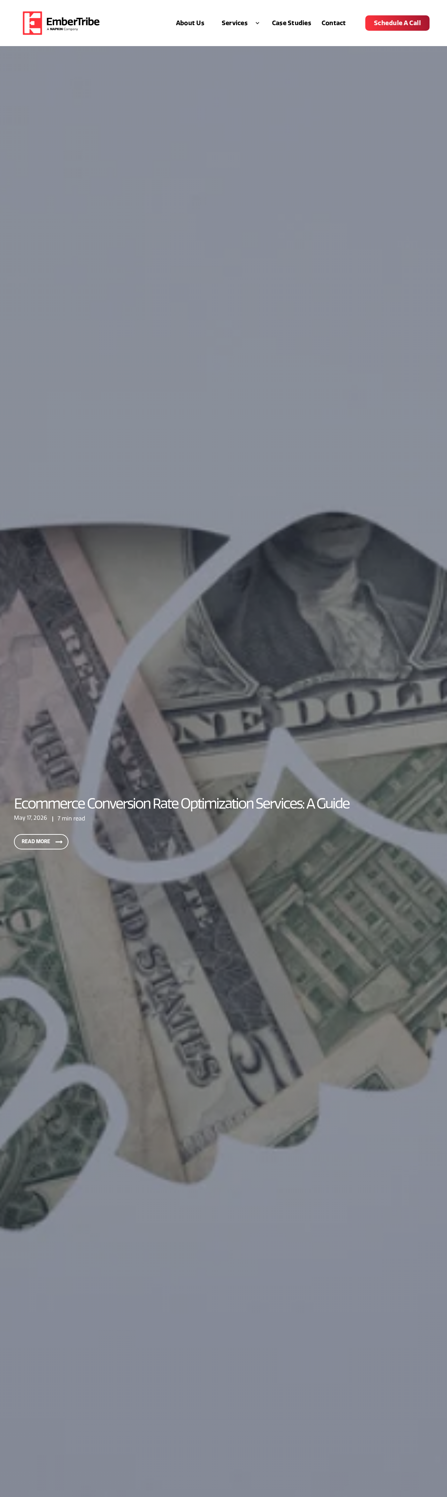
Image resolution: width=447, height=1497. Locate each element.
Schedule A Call (397, 23)
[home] (61, 23)
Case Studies (291, 23)
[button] (238, 23)
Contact (334, 23)
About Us (190, 23)
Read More (36, 842)
